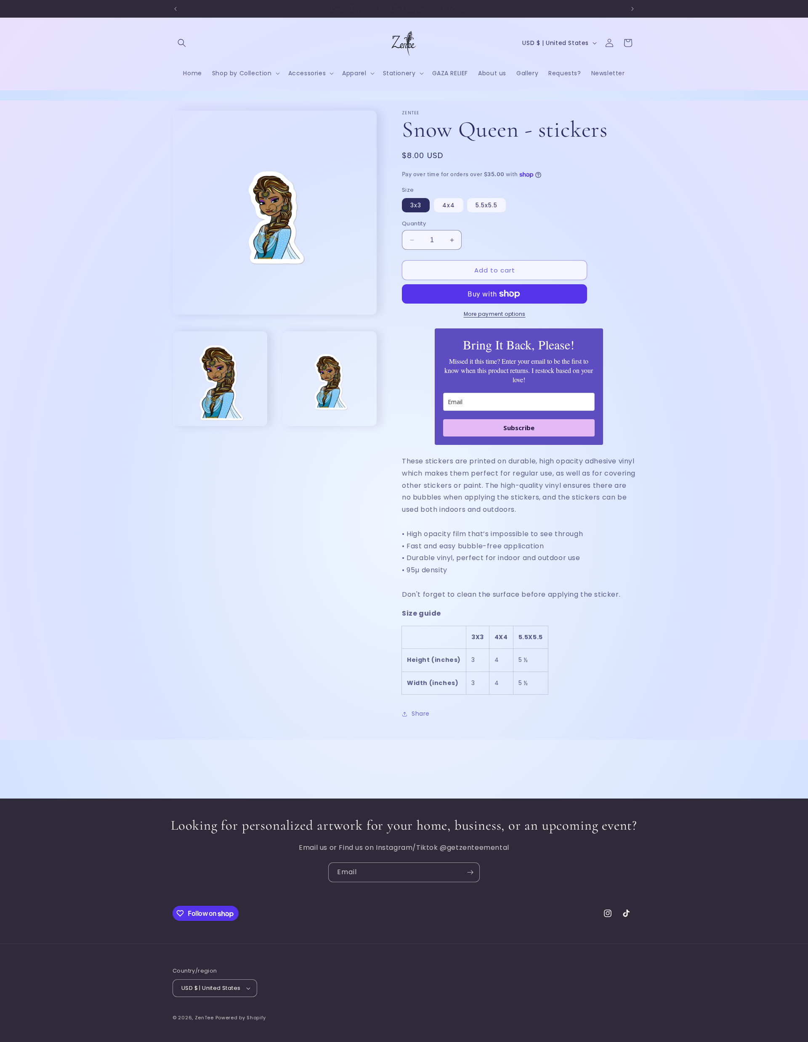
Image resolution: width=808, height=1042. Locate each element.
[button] (182, 43)
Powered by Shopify (240, 1017)
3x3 (415, 205)
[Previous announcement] (175, 9)
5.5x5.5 (486, 205)
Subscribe (518, 427)
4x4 (448, 205)
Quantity (414, 223)
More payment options (495, 313)
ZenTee (204, 1017)
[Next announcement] (632, 9)
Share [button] (421, 713)
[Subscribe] (470, 872)
